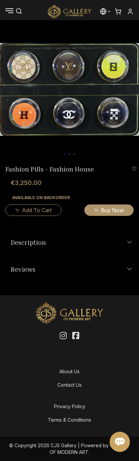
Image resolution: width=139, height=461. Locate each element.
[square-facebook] (75, 336)
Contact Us (69, 385)
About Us (69, 371)
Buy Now (112, 210)
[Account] (130, 11)
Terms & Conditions (69, 420)
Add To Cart (37, 210)
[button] (103, 11)
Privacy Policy (69, 406)
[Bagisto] (70, 11)
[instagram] (63, 336)
